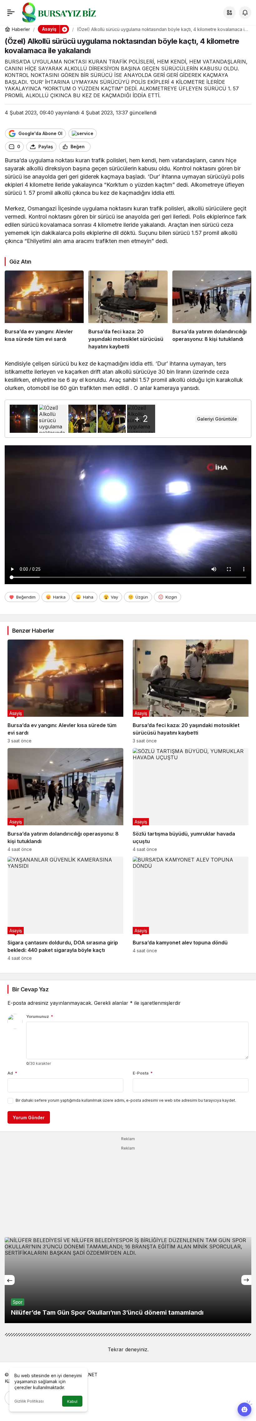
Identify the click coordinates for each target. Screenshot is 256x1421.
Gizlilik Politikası (29, 1401)
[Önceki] (10, 1280)
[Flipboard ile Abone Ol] (82, 134)
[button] (229, 12)
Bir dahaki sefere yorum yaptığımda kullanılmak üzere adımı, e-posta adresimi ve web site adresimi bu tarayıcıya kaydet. (126, 1100)
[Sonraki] (246, 1280)
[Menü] (11, 12)
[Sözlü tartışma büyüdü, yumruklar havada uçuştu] (191, 800)
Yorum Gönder (29, 1117)
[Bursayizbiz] (69, 12)
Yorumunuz (39, 1016)
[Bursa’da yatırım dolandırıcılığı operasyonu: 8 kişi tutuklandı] (211, 311)
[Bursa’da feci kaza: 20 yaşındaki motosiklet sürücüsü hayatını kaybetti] (127, 311)
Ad (12, 1072)
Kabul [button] (72, 1401)
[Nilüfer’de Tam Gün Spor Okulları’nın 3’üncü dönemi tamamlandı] (128, 1280)
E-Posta (143, 1072)
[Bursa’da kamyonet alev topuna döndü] (191, 908)
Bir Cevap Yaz (30, 989)
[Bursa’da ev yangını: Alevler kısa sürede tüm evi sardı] (44, 311)
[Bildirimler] (245, 12)
